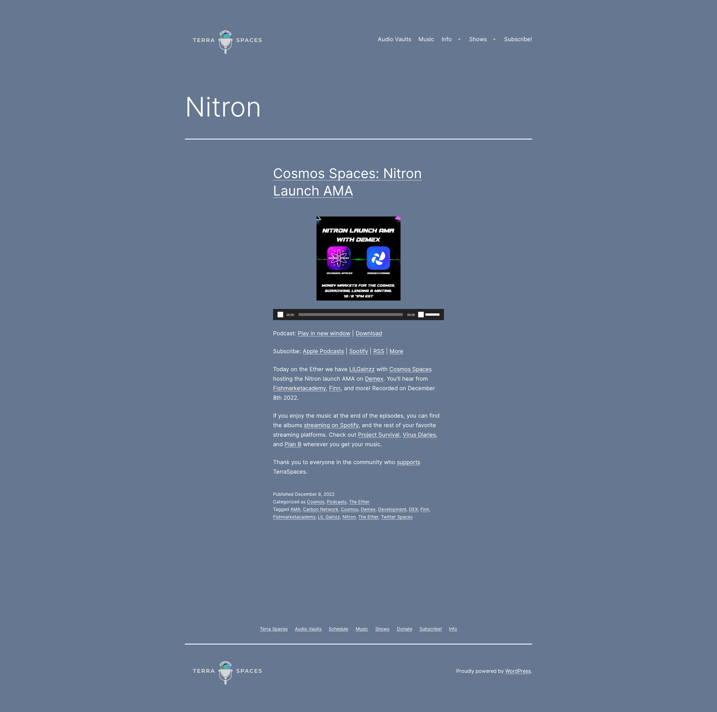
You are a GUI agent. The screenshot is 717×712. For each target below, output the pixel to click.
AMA (295, 509)
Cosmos (315, 501)
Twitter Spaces (397, 517)
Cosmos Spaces (410, 369)
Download (369, 333)
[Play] (280, 314)
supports (408, 462)
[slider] (433, 314)
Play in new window (324, 333)
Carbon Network (320, 509)
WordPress (518, 671)
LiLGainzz (362, 369)
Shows (478, 39)
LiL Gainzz (329, 517)
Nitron (349, 517)
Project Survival (378, 434)
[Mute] (421, 314)
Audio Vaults (394, 39)
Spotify (358, 351)
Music (426, 39)
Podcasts (336, 501)
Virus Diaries (419, 434)
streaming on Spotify (331, 425)
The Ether (359, 501)
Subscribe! (518, 39)
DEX (413, 509)
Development (392, 509)
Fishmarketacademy (299, 388)
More (396, 351)
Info (447, 39)
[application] (358, 314)
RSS (378, 351)
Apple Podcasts (323, 351)
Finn (335, 388)
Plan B (293, 444)
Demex (374, 378)
